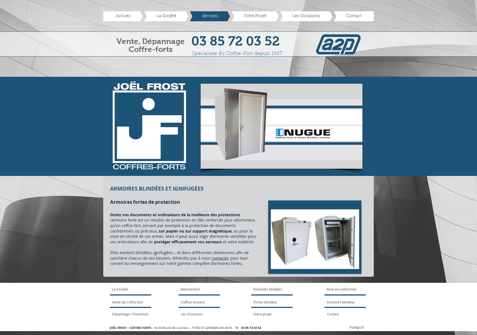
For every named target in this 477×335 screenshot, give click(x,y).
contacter (220, 258)
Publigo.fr (356, 327)
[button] (250, 126)
